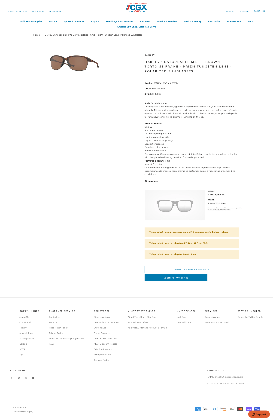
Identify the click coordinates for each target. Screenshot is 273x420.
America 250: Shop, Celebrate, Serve (136, 26)
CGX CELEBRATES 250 (105, 338)
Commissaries (212, 317)
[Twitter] (18, 378)
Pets (250, 21)
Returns (53, 322)
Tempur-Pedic (101, 360)
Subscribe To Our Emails (250, 317)
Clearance (55, 11)
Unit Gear (181, 317)
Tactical (53, 21)
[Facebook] (11, 378)
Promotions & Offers (138, 322)
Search (244, 11)
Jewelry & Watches (167, 21)
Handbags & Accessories (119, 21)
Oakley (150, 55)
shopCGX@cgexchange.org (229, 377)
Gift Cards (38, 11)
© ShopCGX (20, 408)
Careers (23, 344)
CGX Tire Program (103, 349)
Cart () (259, 11)
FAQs (51, 344)
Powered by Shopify (23, 411)
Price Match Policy (58, 328)
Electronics (214, 21)
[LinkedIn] (33, 378)
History (23, 328)
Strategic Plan (26, 338)
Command (25, 322)
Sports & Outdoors (74, 21)
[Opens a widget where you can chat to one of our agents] (259, 414)
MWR (22, 349)
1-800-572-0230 (238, 383)
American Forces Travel (217, 322)
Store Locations (102, 317)
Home (36, 35)
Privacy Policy (56, 333)
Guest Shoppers (17, 11)
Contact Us (54, 317)
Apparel (95, 21)
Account (231, 11)
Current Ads (100, 328)
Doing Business (102, 333)
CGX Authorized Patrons (106, 322)
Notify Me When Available (191, 269)
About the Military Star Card (142, 317)
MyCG (22, 354)
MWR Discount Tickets (105, 344)
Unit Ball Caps (184, 322)
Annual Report (26, 333)
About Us (24, 317)
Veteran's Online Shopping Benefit (67, 338)
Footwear (145, 21)
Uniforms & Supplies (31, 21)
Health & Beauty (192, 21)
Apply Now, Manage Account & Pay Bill (147, 328)
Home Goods (234, 21)
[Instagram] (26, 378)
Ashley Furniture (102, 354)
